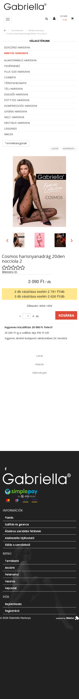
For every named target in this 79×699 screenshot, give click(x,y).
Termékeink (17, 30)
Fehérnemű (12, 66)
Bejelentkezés (13, 604)
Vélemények (39, 372)
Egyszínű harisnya (17, 47)
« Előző (54, 148)
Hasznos (10, 581)
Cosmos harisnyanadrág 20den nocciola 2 (26, 33)
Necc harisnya (14, 117)
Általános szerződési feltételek (23, 531)
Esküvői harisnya (16, 94)
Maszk (8, 134)
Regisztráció (12, 610)
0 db (65, 19)
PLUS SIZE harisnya (17, 71)
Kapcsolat (11, 588)
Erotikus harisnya (17, 123)
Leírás (39, 356)
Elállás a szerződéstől (17, 544)
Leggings (10, 128)
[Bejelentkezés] (54, 18)
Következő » (69, 148)
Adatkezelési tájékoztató (19, 538)
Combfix (10, 77)
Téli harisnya (13, 88)
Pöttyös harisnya (16, 100)
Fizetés (9, 517)
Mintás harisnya (36, 30)
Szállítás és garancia (17, 524)
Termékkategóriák (16, 143)
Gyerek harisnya (15, 111)
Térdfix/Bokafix (15, 83)
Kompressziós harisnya (20, 106)
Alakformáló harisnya (20, 60)
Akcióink (10, 567)
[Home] (39, 6)
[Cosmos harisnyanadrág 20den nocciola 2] (19, 240)
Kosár (63, 16)
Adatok (39, 364)
